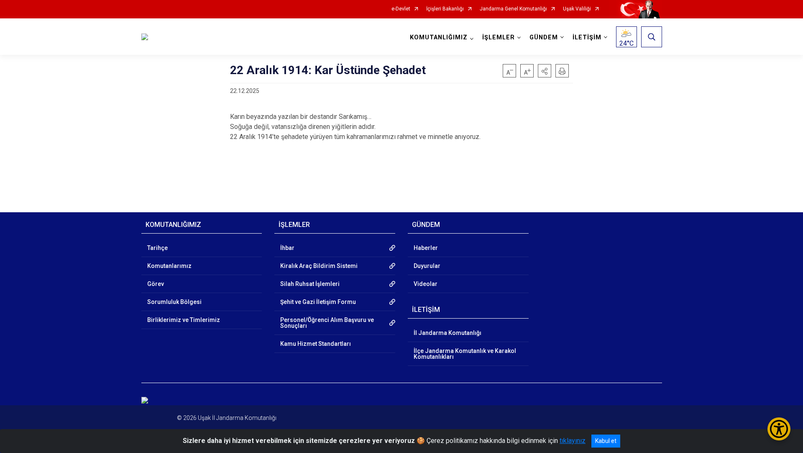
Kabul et (605, 441)
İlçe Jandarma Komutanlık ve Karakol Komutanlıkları (465, 353)
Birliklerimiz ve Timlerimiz (183, 320)
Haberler (426, 248)
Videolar (425, 284)
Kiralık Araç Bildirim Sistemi (319, 266)
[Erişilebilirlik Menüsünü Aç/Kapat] (778, 428)
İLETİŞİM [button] (587, 37)
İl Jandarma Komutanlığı (447, 332)
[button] (544, 70)
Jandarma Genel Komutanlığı (513, 9)
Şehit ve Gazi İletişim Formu (318, 302)
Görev (155, 284)
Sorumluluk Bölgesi (174, 302)
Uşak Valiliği (577, 9)
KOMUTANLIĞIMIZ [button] (439, 37)
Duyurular (427, 266)
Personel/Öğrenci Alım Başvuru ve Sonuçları (327, 323)
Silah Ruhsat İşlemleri (310, 284)
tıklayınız (573, 441)
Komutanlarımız (169, 266)
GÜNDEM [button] (543, 37)
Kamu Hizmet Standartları (315, 343)
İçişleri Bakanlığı (445, 9)
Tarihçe (157, 248)
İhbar (287, 248)
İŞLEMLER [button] (498, 37)
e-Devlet (400, 9)
